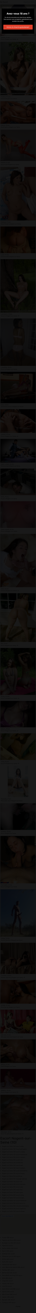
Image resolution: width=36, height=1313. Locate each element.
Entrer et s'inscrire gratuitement (18, 27)
